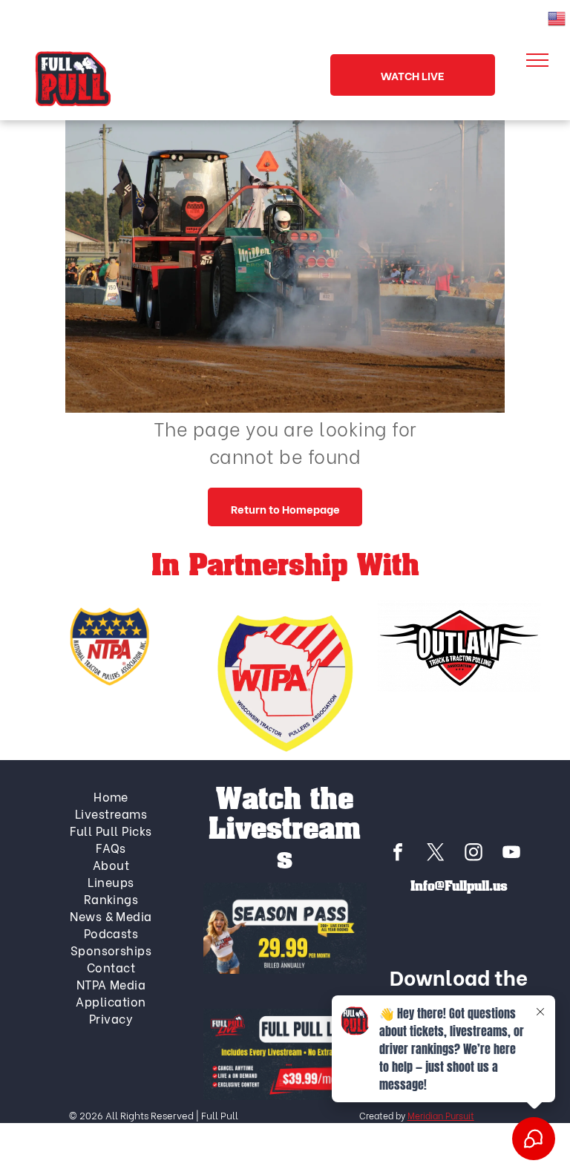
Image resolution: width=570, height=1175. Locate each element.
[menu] (537, 60)
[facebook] (397, 854)
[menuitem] (111, 796)
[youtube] (511, 854)
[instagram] (473, 854)
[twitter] (435, 854)
